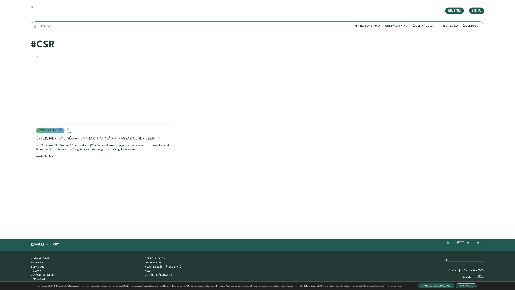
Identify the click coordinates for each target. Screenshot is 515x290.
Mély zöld (449, 26)
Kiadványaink (40, 259)
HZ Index (37, 263)
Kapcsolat (38, 279)
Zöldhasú (471, 26)
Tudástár (37, 267)
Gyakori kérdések (43, 275)
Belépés (454, 10)
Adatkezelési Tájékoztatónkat (388, 286)
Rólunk (36, 271)
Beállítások (466, 286)
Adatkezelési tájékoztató (163, 267)
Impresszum (153, 263)
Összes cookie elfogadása (436, 286)
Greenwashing (396, 26)
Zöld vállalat (424, 26)
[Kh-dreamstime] (105, 89)
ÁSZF (148, 271)
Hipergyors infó (367, 26)
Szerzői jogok (155, 259)
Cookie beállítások (158, 275)
